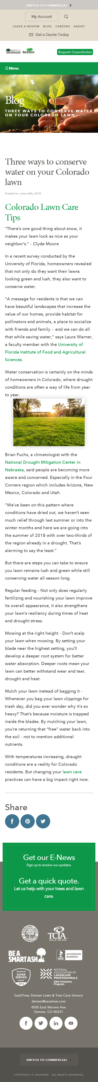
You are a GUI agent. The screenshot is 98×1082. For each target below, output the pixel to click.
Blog (47, 26)
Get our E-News (49, 860)
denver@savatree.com (49, 1001)
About (79, 26)
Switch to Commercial (46, 1060)
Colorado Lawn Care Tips (41, 211)
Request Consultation (75, 52)
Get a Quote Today (52, 34)
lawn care (72, 772)
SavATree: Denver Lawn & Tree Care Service (48, 995)
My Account (41, 16)
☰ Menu (12, 68)
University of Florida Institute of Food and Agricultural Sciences (45, 352)
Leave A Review (26, 26)
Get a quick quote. (49, 888)
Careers (62, 26)
